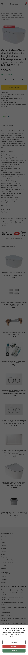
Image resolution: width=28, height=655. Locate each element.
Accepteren (14, 650)
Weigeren (14, 646)
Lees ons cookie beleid (9, 637)
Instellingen (14, 642)
